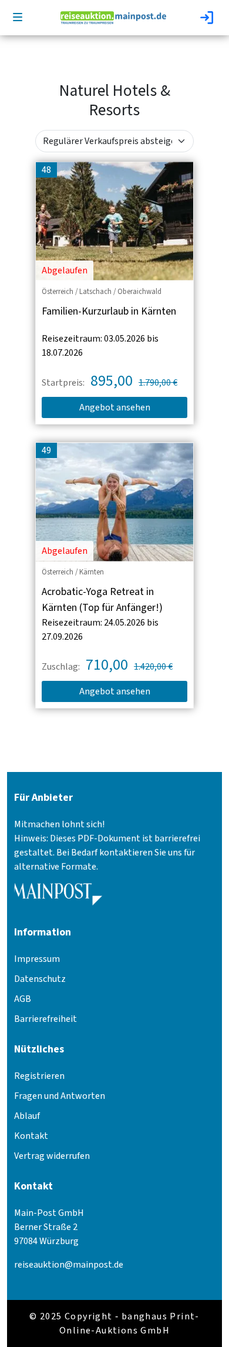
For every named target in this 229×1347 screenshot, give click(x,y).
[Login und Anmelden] (208, 18)
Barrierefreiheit (45, 1018)
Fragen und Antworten (59, 1095)
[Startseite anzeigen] (113, 17)
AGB (22, 998)
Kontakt (31, 1135)
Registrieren (39, 1075)
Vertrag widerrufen (52, 1155)
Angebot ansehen (114, 407)
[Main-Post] (58, 898)
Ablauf (27, 1115)
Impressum (37, 958)
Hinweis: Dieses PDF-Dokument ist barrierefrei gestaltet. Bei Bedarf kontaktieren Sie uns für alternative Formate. (107, 852)
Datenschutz (40, 978)
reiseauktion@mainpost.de (68, 1264)
